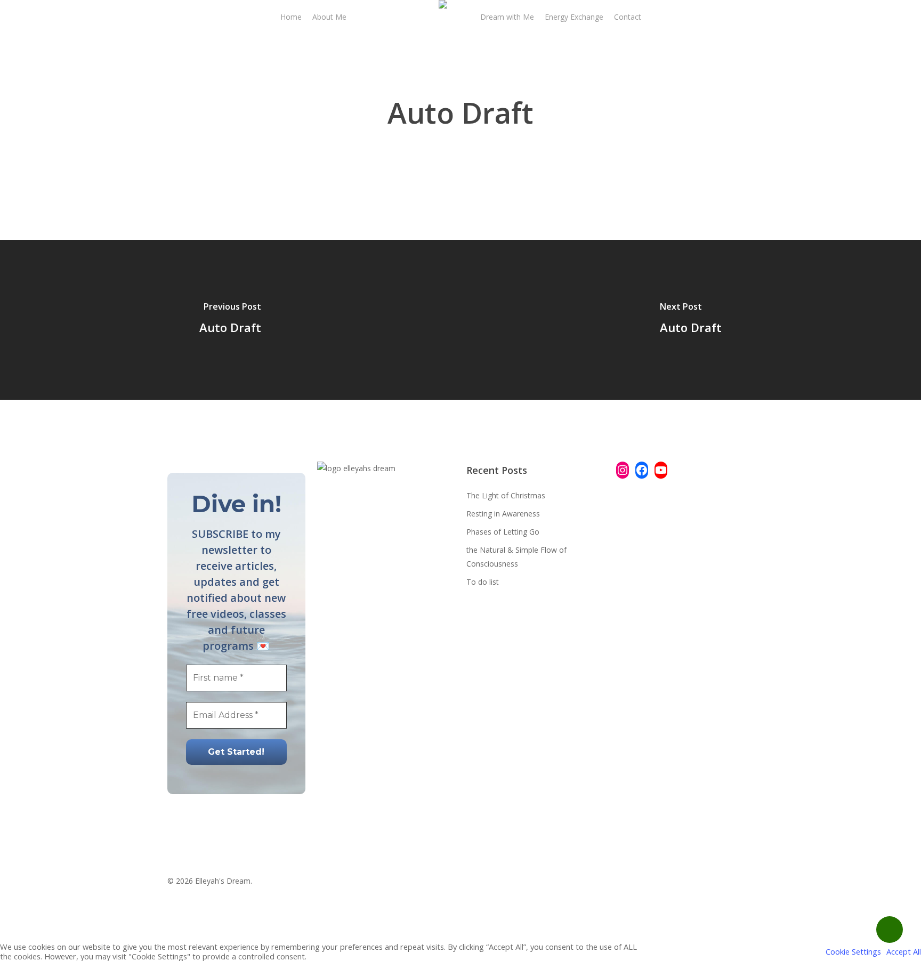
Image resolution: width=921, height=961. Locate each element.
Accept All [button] (903, 951)
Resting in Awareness (503, 513)
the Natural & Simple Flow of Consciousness (516, 557)
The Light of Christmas (505, 495)
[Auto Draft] (230, 320)
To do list (482, 582)
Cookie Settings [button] (853, 951)
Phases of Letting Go (502, 532)
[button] (460, 935)
